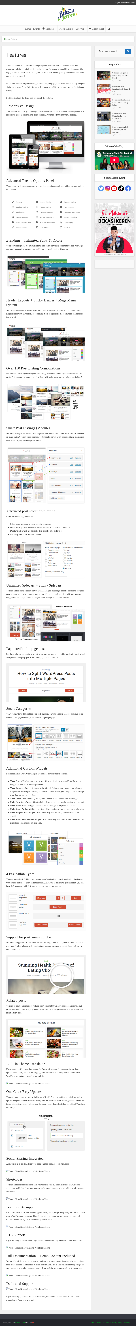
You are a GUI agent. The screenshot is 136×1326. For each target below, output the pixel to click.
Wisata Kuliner (66, 28)
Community (106, 1322)
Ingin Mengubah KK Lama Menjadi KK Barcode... (120, 129)
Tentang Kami (96, 1322)
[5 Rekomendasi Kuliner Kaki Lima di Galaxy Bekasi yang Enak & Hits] (104, 102)
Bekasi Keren (20, 1323)
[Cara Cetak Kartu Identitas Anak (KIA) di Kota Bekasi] (104, 89)
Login (117, 3)
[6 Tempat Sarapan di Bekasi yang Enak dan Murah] (104, 75)
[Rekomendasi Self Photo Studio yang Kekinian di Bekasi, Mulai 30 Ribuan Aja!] (104, 116)
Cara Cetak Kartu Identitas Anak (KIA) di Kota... (121, 89)
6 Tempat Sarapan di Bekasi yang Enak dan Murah (120, 75)
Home (28, 28)
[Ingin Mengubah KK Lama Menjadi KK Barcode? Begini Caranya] (104, 129)
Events (36, 28)
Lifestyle (80, 28)
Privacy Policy (117, 1322)
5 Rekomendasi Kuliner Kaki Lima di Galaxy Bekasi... (121, 102)
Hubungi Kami (129, 1322)
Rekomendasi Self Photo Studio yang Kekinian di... (119, 116)
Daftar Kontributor (127, 3)
